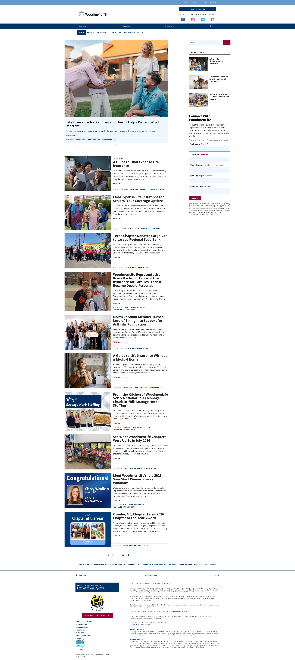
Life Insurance (80, 575)
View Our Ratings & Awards (97, 616)
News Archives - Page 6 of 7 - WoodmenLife (198, 564)
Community (103, 32)
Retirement (125, 26)
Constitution (80, 630)
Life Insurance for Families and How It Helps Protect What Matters (112, 124)
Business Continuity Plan (138, 616)
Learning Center (133, 32)
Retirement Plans (150, 575)
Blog (185, 2)
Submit (195, 198)
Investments (169, 26)
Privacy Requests (81, 627)
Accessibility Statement (84, 635)
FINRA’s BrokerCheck (180, 612)
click (180, 631)
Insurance (82, 26)
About (212, 2)
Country (116, 32)
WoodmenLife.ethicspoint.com (140, 625)
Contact (193, 2)
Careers (204, 2)
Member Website (197, 9)
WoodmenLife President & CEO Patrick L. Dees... (158, 564)
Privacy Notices (81, 624)
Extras (212, 26)
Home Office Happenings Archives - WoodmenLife (115, 564)
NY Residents (80, 633)
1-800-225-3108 (96, 585)
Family (90, 32)
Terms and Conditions (83, 622)
